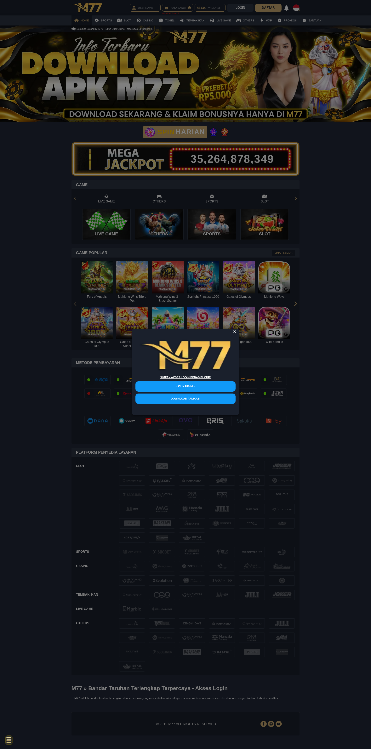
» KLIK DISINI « (185, 386)
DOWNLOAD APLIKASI (185, 398)
